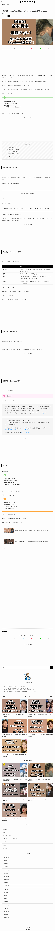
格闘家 (5, 848)
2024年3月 (6, 917)
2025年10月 (7, 866)
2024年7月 (6, 905)
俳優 (5, 841)
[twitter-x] (27, 927)
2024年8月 (6, 901)
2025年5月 (6, 882)
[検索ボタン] (53, 1)
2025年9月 (6, 870)
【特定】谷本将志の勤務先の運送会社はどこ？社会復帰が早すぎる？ (31, 530)
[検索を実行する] (51, 667)
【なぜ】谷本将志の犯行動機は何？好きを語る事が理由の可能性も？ (31, 541)
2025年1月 (6, 895)
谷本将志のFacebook (12, 151)
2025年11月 (6, 863)
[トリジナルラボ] (27, 1)
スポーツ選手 (7, 835)
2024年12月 (7, 898)
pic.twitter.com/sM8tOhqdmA (24, 429)
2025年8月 (6, 873)
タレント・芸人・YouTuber (10, 838)
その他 (5, 631)
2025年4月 (6, 886)
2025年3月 (6, 889)
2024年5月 (6, 911)
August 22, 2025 (42, 413)
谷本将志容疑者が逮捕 (12, 147)
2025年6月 (6, 879)
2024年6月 (6, 908)
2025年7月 (6, 876)
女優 (5, 845)
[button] (6, 48)
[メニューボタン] (1, 1)
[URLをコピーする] (49, 48)
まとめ (8, 156)
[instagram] (29, 927)
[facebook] (25, 927)
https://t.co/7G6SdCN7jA (11, 429)
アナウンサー (7, 832)
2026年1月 (6, 857)
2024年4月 (6, 914)
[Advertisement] (27, 61)
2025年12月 (7, 860)
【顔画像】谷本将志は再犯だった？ (15, 154)
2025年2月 (6, 892)
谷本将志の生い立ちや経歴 (13, 149)
